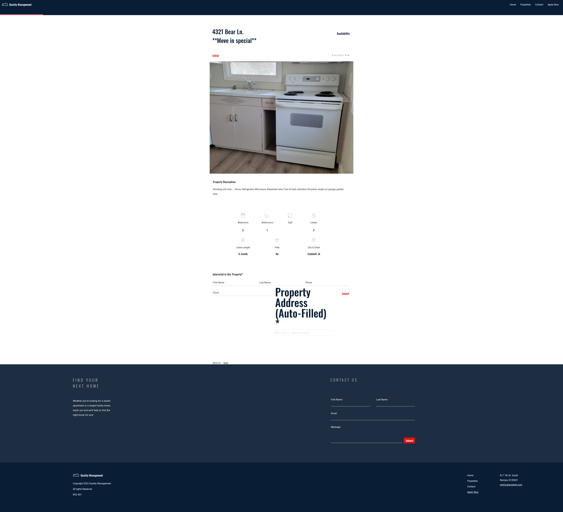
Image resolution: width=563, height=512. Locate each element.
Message (335, 427)
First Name (336, 399)
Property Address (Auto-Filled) (300, 303)
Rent (225, 363)
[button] (281, 117)
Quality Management (92, 475)
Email (334, 413)
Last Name (381, 399)
